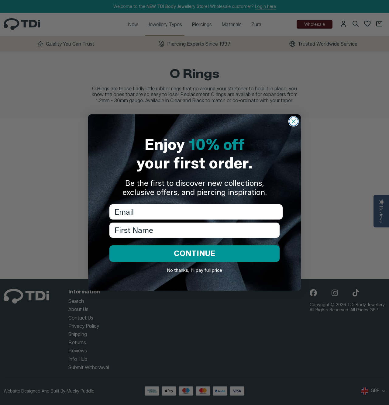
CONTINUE (194, 253)
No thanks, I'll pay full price (194, 270)
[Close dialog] (293, 121)
